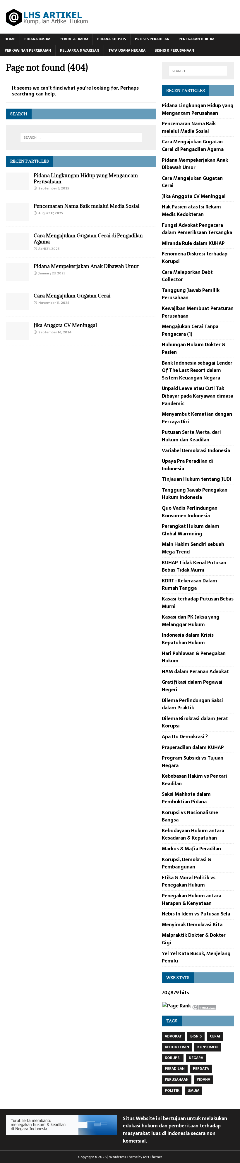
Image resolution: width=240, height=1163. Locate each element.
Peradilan (175, 1069)
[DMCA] (204, 1005)
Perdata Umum (73, 39)
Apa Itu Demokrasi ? (185, 736)
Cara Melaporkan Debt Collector (187, 275)
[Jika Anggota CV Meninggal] (17, 336)
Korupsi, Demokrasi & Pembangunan (186, 863)
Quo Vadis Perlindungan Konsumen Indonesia (189, 511)
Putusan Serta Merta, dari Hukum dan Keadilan (191, 435)
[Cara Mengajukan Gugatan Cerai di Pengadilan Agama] (17, 246)
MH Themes (152, 1157)
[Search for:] (81, 137)
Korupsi (173, 1058)
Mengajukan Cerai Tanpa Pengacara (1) (190, 330)
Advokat (173, 1036)
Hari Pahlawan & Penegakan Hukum (194, 657)
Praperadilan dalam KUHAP (193, 747)
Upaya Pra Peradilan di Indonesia (187, 464)
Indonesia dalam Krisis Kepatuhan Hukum (188, 638)
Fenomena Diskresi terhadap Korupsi (194, 257)
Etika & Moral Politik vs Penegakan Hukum (188, 881)
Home (9, 39)
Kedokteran (177, 1047)
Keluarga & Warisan (79, 50)
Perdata (201, 1069)
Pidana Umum (37, 39)
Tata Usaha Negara (126, 50)
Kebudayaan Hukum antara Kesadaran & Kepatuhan (193, 834)
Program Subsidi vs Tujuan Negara (192, 761)
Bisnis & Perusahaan (174, 50)
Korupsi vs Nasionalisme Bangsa (190, 816)
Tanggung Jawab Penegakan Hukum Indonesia (194, 493)
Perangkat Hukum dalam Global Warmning (190, 529)
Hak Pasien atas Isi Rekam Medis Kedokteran (191, 210)
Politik (172, 1091)
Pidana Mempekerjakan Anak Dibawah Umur (86, 266)
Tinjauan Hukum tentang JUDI (196, 479)
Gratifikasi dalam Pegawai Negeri (192, 685)
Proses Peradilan (152, 39)
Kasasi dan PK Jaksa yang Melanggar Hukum (191, 620)
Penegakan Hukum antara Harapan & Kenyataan (191, 899)
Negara (196, 1058)
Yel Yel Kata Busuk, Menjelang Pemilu (196, 957)
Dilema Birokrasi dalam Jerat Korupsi (195, 722)
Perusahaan (176, 1079)
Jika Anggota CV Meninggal (65, 325)
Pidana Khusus (111, 39)
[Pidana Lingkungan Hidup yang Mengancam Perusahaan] (17, 186)
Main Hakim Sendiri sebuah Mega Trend (193, 548)
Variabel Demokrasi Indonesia (196, 450)
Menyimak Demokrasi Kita (192, 924)
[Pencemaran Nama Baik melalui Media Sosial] (17, 216)
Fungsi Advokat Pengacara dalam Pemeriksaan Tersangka (197, 228)
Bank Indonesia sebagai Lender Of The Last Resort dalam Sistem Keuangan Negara (197, 370)
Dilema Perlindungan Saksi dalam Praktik (192, 704)
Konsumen (207, 1047)
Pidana (203, 1079)
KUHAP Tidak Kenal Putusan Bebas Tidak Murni (194, 566)
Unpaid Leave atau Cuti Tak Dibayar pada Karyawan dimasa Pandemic (197, 395)
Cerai (215, 1036)
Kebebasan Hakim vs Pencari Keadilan (194, 779)
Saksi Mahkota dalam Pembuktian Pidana (186, 797)
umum (193, 1091)
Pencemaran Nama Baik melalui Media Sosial (86, 206)
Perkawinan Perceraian (28, 50)
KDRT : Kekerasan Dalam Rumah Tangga (189, 584)
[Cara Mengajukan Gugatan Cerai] (17, 306)
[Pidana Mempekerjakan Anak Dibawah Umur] (17, 277)
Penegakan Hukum (196, 39)
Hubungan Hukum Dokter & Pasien (193, 348)
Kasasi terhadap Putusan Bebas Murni (198, 602)
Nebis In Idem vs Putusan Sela (196, 913)
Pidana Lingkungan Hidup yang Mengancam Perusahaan (86, 178)
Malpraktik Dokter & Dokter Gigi (194, 938)
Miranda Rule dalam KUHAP (193, 243)
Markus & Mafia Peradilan (191, 848)
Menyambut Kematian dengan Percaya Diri (197, 417)
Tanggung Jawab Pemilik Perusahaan (191, 294)
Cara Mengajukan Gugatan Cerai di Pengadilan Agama (88, 238)
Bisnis (196, 1036)
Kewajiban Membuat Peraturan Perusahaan (198, 312)
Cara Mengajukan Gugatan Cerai (72, 296)
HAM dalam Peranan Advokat (195, 671)
